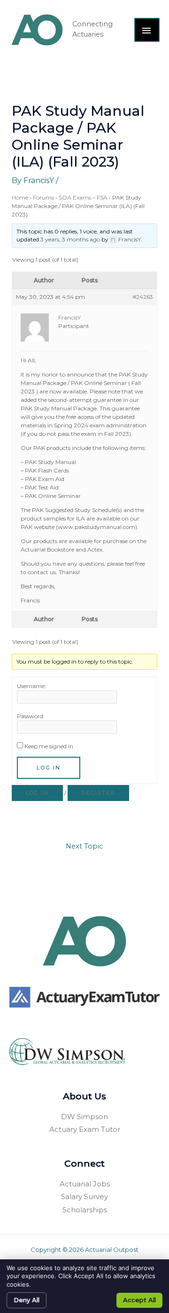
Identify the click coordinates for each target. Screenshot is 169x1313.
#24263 (142, 296)
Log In (49, 767)
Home (20, 197)
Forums (43, 197)
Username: (31, 685)
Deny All (26, 1300)
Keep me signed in (48, 746)
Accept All (139, 1300)
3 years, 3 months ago (70, 239)
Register (98, 793)
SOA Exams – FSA (83, 197)
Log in (37, 793)
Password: (31, 716)
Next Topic (84, 846)
